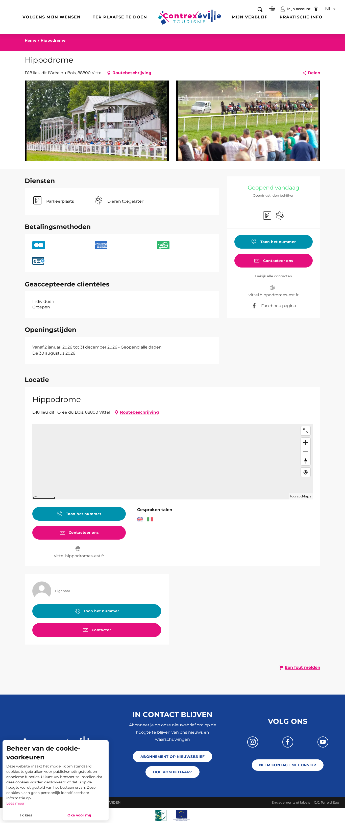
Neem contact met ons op (287, 765)
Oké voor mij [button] (79, 815)
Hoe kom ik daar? (172, 772)
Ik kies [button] (26, 815)
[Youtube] (322, 741)
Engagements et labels (291, 802)
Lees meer (15, 803)
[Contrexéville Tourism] (189, 17)
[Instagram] (252, 741)
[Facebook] (287, 741)
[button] (260, 9)
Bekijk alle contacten (273, 276)
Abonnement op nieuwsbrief (172, 756)
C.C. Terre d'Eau (326, 802)
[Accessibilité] (316, 9)
